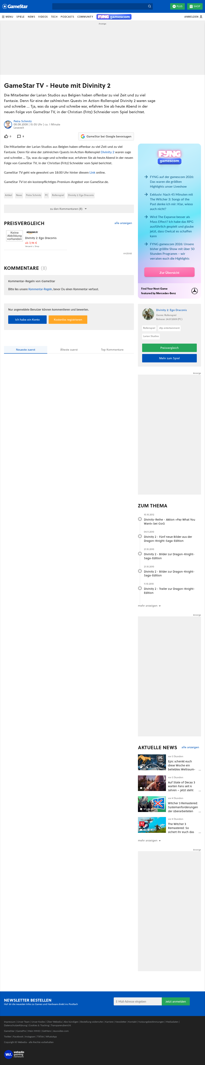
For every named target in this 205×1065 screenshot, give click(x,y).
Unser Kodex (38, 1021)
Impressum (9, 1021)
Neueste (25, 350)
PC (46, 195)
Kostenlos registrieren (68, 320)
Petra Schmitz (23, 121)
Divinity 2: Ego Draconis (81, 195)
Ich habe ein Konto (27, 320)
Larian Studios (151, 336)
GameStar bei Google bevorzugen (108, 136)
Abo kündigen (71, 1021)
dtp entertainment (169, 328)
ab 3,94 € (31, 243)
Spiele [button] (20, 16)
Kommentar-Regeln (40, 289)
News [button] (31, 16)
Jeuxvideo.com (61, 1031)
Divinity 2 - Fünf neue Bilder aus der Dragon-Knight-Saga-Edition (168, 539)
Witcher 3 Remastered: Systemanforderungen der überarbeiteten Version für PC (183, 809)
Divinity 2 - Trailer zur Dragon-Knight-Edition (169, 591)
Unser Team (23, 1021)
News (19, 195)
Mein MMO (34, 1031)
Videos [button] (43, 16)
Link (92, 172)
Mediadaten (172, 1021)
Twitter (7, 1036)
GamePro (21, 1031)
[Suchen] (149, 6)
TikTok (40, 1036)
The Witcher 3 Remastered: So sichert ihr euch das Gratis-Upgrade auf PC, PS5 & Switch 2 (181, 832)
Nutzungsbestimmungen (151, 1021)
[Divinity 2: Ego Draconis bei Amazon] (14, 238)
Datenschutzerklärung (15, 1025)
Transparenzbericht (61, 1025)
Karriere (109, 1021)
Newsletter (120, 1021)
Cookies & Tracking (39, 1025)
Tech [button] (54, 16)
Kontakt (132, 1021)
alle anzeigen (123, 223)
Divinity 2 (107, 152)
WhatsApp (51, 1036)
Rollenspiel (58, 195)
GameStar (9, 1031)
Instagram (30, 1036)
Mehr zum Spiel (169, 358)
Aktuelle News (157, 747)
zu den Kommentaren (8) (66, 209)
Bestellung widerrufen (91, 1021)
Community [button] (85, 16)
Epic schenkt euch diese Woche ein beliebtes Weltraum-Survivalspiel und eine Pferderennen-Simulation (183, 771)
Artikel (8, 195)
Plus (179, 6)
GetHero (46, 1031)
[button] (7, 17)
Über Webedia (54, 1021)
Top (112, 350)
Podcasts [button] (67, 16)
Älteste (69, 350)
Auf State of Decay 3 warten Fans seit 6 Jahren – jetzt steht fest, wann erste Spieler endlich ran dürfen (181, 792)
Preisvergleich (24, 223)
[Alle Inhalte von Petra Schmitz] (8, 124)
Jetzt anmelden (176, 1001)
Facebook (18, 1036)
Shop (197, 6)
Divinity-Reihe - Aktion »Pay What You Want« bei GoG (169, 521)
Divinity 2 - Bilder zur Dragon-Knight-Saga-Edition (169, 556)
